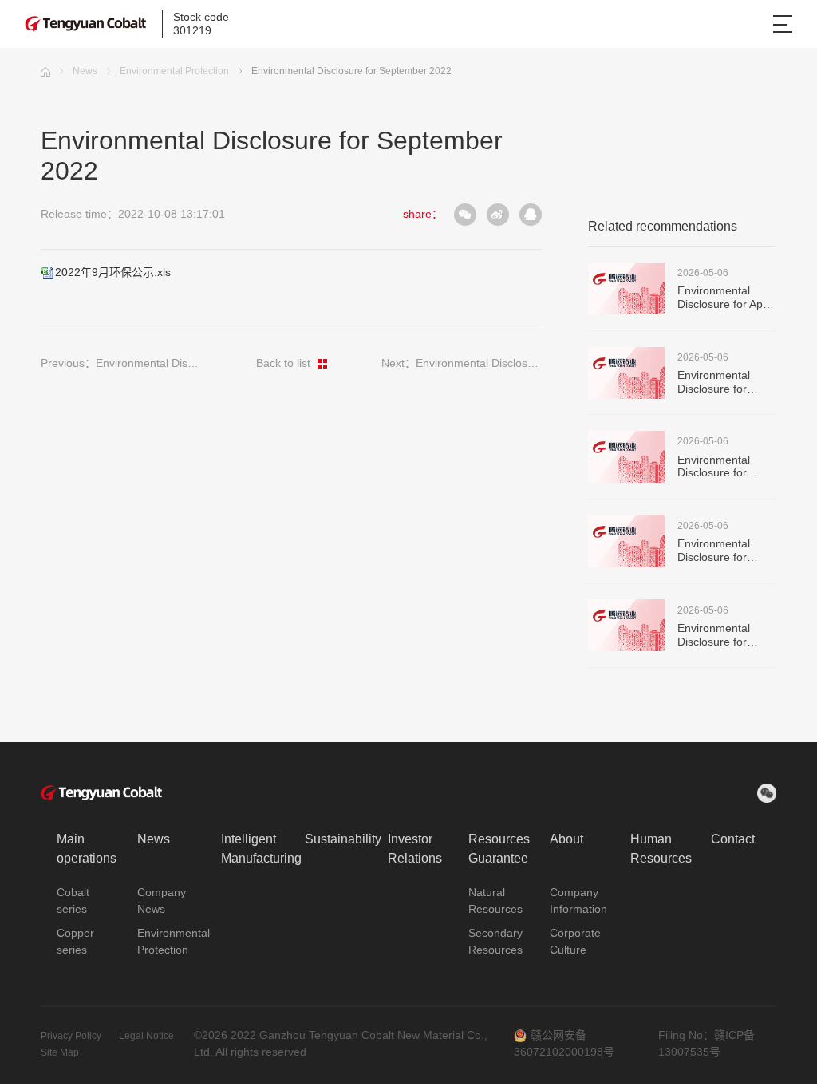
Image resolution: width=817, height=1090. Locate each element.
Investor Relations (415, 848)
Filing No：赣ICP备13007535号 (706, 1043)
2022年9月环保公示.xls (113, 272)
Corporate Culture (575, 941)
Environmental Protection (174, 71)
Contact (733, 839)
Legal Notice (146, 1035)
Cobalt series (73, 900)
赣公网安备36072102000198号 (564, 1043)
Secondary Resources (495, 941)
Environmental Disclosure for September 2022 (351, 71)
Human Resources (661, 848)
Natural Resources (495, 900)
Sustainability (343, 839)
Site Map (60, 1052)
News (85, 71)
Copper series (75, 941)
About (566, 839)
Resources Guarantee (499, 848)
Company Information (578, 900)
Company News (161, 900)
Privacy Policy (72, 1035)
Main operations (86, 848)
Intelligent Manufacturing (261, 848)
